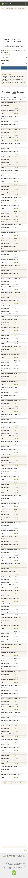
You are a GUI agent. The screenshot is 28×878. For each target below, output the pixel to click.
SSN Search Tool (9, 50)
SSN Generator (24, 847)
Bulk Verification (18, 847)
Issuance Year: (4, 60)
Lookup (14, 68)
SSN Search (8, 847)
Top (26, 850)
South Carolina (18, 8)
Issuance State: (5, 54)
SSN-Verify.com (8, 3)
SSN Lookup (11, 8)
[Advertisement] (14, 24)
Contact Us (19, 860)
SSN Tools (10, 856)
